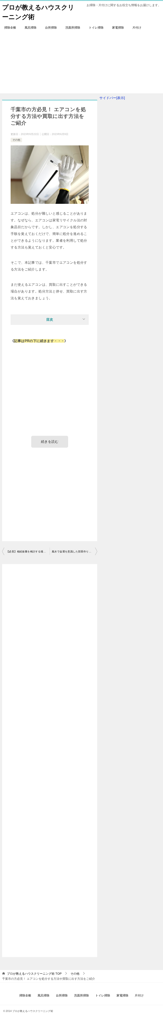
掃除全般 (10, 27)
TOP (34, 973)
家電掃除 (118, 27)
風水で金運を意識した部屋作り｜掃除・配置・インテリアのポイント (74, 551)
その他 (16, 139)
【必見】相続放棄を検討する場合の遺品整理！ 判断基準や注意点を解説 (28, 551)
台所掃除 (51, 27)
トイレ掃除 (96, 27)
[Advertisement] (81, 63)
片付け (136, 27)
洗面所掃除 (72, 27)
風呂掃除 (31, 27)
